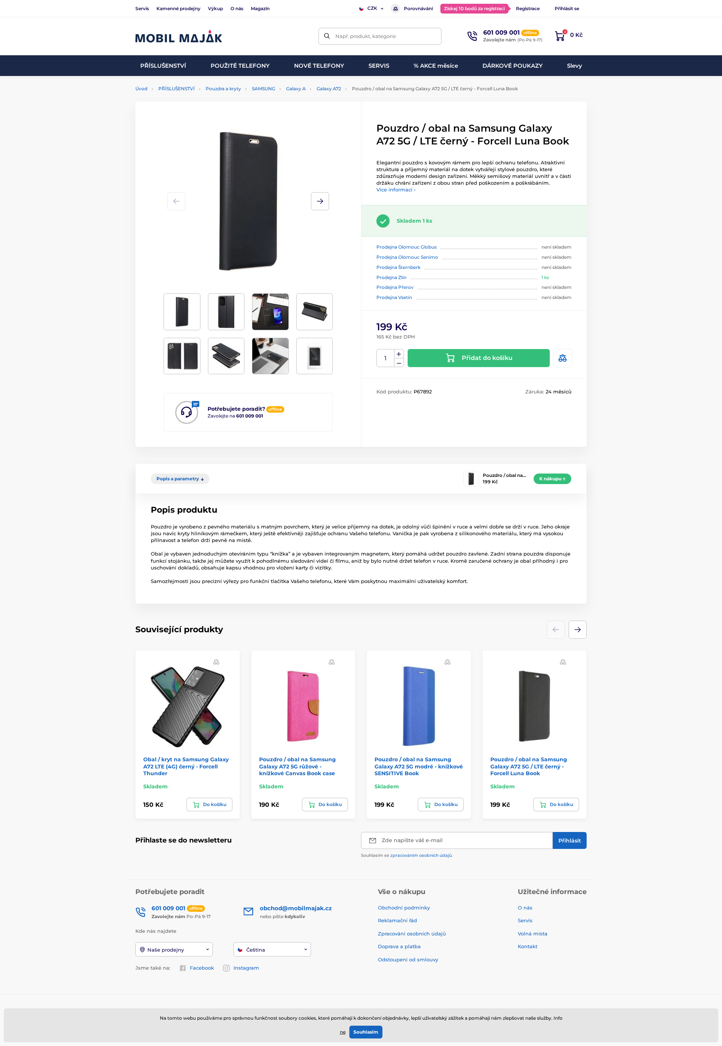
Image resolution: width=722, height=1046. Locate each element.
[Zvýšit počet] (398, 353)
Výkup (215, 8)
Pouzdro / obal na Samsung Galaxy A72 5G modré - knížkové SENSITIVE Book (419, 766)
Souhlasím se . (407, 855)
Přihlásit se (567, 8)
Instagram (246, 968)
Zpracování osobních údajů (412, 934)
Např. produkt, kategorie (365, 36)
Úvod (141, 88)
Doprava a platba (399, 946)
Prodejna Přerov (395, 287)
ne (343, 1032)
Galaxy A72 (329, 88)
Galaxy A (296, 88)
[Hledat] (327, 36)
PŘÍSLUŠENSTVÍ (176, 88)
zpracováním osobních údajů (421, 855)
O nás (237, 8)
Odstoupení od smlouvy (409, 959)
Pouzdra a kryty (223, 88)
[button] (320, 201)
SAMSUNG (263, 88)
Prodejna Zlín (391, 277)
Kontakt (527, 946)
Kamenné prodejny (178, 8)
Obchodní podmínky (404, 908)
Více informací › (396, 190)
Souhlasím (365, 1032)
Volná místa (533, 934)
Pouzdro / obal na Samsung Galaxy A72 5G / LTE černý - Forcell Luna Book (528, 766)
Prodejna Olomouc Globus (406, 247)
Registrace (528, 8)
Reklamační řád (397, 920)
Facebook (202, 968)
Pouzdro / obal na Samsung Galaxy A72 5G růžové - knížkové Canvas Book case (297, 766)
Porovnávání (418, 8)
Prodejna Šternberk (398, 267)
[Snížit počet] (398, 362)
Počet (385, 358)
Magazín (260, 8)
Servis (142, 8)
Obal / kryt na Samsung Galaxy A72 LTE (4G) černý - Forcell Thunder (186, 766)
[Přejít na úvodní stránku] (178, 36)
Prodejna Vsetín (394, 297)
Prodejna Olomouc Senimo (407, 257)
